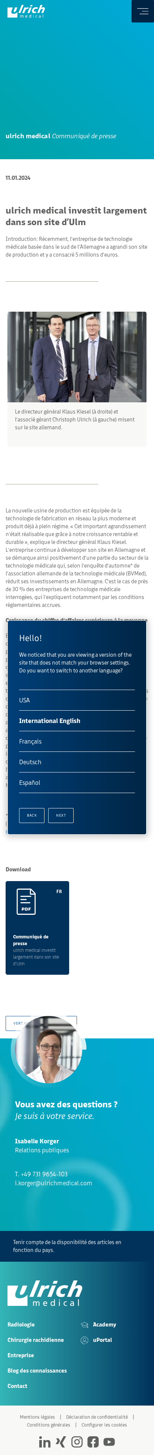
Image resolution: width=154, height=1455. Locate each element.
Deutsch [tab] (30, 762)
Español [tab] (29, 782)
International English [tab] (49, 721)
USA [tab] (24, 700)
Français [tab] (30, 741)
